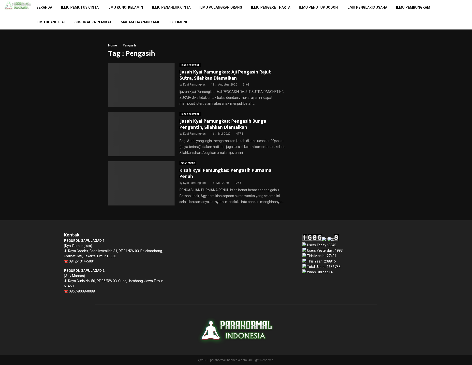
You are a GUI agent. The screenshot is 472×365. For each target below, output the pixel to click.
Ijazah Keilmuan (190, 64)
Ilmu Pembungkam (413, 7)
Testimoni (177, 22)
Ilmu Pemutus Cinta (80, 7)
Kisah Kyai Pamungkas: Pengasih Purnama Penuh (225, 173)
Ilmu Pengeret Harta (270, 7)
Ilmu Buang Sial (51, 22)
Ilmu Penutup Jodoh (318, 7)
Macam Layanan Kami (140, 22)
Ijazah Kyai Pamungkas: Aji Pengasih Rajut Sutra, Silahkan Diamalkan (225, 75)
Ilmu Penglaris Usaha (367, 7)
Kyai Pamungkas (194, 84)
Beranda (44, 7)
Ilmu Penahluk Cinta (171, 7)
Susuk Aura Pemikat (93, 22)
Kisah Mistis (188, 163)
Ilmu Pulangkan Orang (220, 7)
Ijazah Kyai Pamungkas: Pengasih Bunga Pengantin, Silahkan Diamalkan (222, 124)
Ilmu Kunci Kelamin (125, 7)
